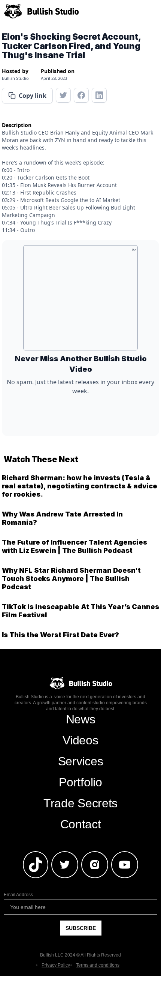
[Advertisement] (80, 300)
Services (80, 761)
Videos (80, 740)
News (80, 719)
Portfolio (80, 782)
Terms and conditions (97, 965)
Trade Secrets (80, 803)
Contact (80, 824)
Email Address (18, 894)
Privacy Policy (56, 965)
